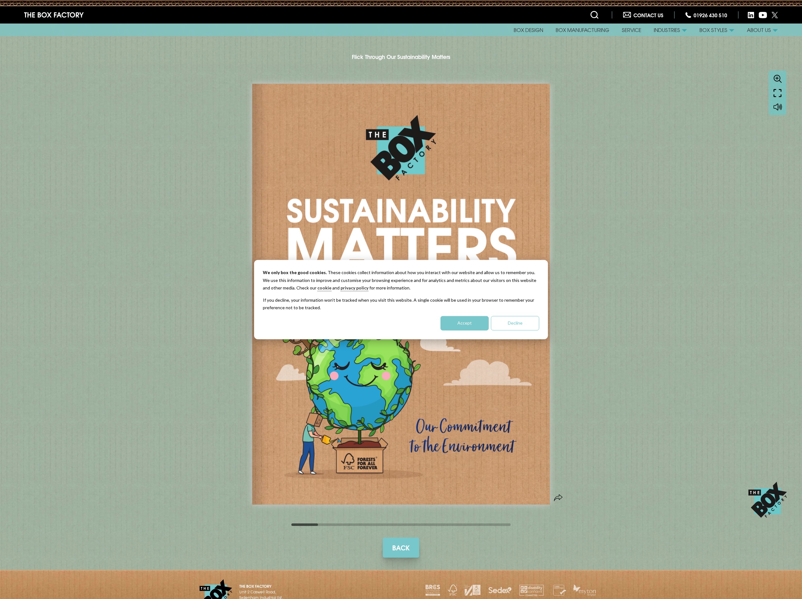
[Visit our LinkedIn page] (751, 15)
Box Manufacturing (582, 30)
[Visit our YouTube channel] (763, 15)
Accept (464, 323)
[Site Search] (596, 15)
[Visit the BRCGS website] (432, 590)
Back (401, 547)
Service (631, 30)
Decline (515, 323)
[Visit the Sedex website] (500, 590)
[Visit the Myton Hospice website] (584, 590)
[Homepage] (54, 15)
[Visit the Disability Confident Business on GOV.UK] (531, 590)
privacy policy (354, 287)
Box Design (528, 30)
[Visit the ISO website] (473, 590)
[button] (670, 30)
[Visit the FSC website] (452, 590)
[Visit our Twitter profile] (775, 15)
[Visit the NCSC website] (559, 590)
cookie (324, 287)
